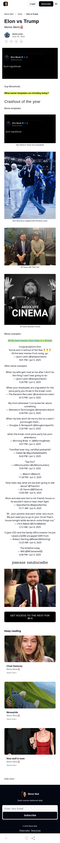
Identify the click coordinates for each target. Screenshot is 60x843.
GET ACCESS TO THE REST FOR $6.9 (30, 617)
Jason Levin (17, 34)
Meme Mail (9, 14)
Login (32, 4)
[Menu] (56, 3)
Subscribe (46, 4)
